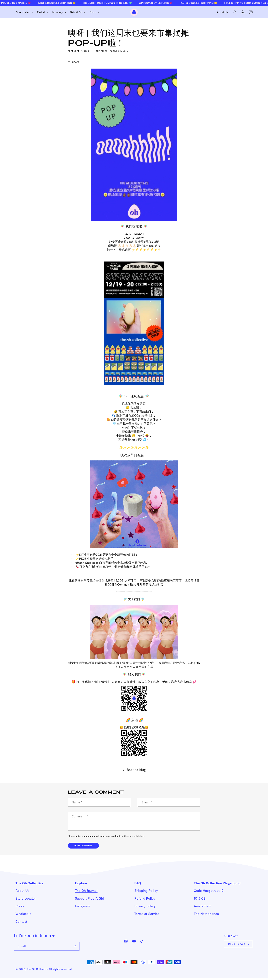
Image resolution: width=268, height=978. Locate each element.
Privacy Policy (145, 906)
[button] (23, 12)
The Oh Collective (37, 969)
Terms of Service (146, 914)
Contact (21, 921)
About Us (22, 891)
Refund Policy (144, 898)
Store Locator (25, 898)
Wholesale (23, 914)
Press (19, 906)
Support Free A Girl (89, 898)
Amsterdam (202, 906)
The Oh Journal (86, 891)
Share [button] (75, 61)
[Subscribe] (75, 946)
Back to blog (136, 770)
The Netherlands (206, 914)
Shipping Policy (146, 891)
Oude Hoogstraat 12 (209, 891)
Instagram (82, 906)
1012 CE (199, 898)
